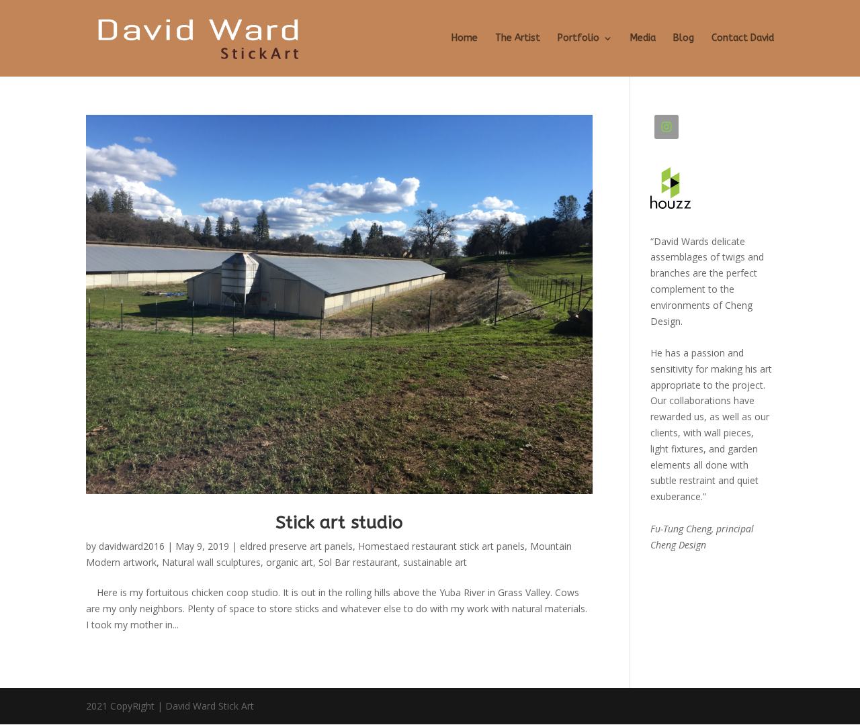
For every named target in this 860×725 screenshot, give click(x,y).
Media (643, 39)
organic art (289, 562)
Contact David (743, 39)
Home (465, 39)
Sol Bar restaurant (358, 562)
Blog (683, 39)
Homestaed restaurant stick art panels (441, 546)
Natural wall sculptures (211, 562)
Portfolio (578, 39)
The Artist (517, 39)
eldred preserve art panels (296, 546)
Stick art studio (338, 522)
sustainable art (435, 562)
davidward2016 (132, 546)
